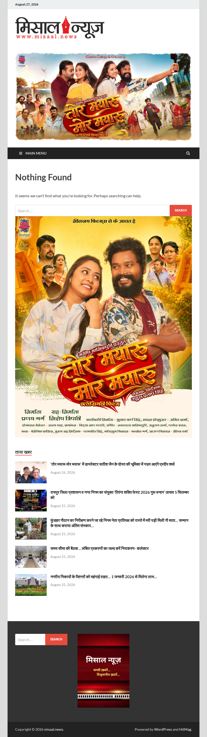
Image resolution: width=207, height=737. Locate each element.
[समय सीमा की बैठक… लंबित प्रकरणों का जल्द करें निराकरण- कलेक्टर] (31, 548)
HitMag (185, 729)
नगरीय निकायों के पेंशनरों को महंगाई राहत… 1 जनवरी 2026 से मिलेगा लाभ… (103, 576)
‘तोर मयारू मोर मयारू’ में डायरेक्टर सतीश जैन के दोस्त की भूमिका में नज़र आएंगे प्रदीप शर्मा (112, 464)
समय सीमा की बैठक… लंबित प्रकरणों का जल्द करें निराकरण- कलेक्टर (99, 548)
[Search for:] (103, 210)
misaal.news (53, 729)
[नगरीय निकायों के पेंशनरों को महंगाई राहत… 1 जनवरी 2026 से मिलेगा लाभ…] (31, 577)
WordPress (163, 729)
